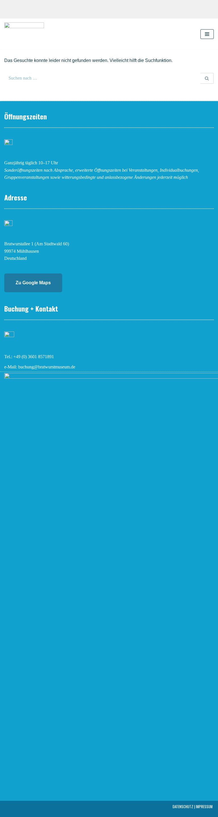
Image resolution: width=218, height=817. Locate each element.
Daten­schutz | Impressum (193, 806)
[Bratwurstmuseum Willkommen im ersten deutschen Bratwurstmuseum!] (24, 33)
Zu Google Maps (33, 282)
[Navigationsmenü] (207, 34)
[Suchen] (207, 78)
